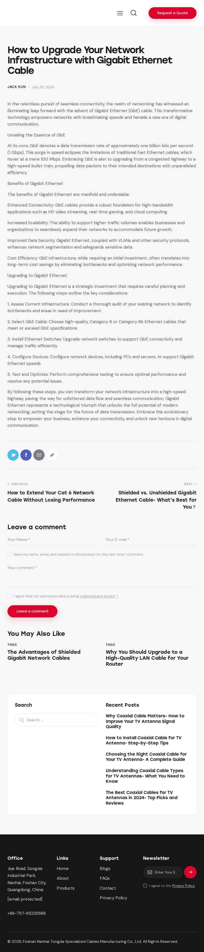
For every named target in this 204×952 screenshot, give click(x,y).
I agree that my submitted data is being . (66, 596)
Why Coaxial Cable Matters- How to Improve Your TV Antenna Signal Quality (145, 721)
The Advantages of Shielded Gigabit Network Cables (44, 655)
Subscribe (190, 874)
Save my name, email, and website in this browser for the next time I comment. (79, 554)
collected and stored (97, 596)
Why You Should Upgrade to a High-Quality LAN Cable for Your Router (147, 658)
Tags (12, 645)
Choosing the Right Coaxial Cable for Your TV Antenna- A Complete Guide (146, 757)
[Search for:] (56, 720)
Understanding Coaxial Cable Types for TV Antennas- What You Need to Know (145, 776)
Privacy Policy (183, 886)
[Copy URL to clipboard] (51, 455)
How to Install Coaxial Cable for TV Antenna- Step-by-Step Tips (144, 740)
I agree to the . (172, 885)
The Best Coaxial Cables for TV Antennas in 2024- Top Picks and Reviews (141, 798)
